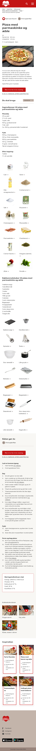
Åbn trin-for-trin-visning (14, 89)
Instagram (8, 731)
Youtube (7, 734)
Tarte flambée (9, 657)
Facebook (8, 728)
